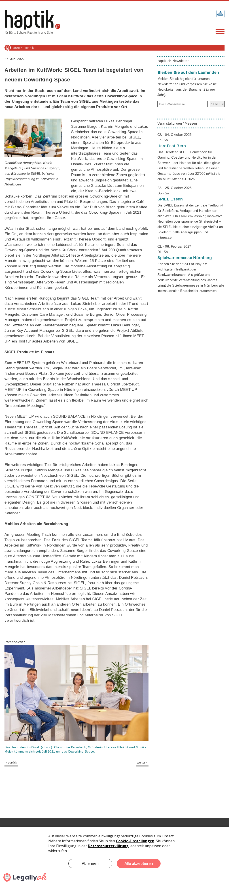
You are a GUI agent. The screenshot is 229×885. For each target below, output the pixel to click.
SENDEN (217, 104)
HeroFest (171, 146)
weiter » (142, 762)
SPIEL (170, 199)
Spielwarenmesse (184, 257)
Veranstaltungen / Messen (177, 123)
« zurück (11, 762)
